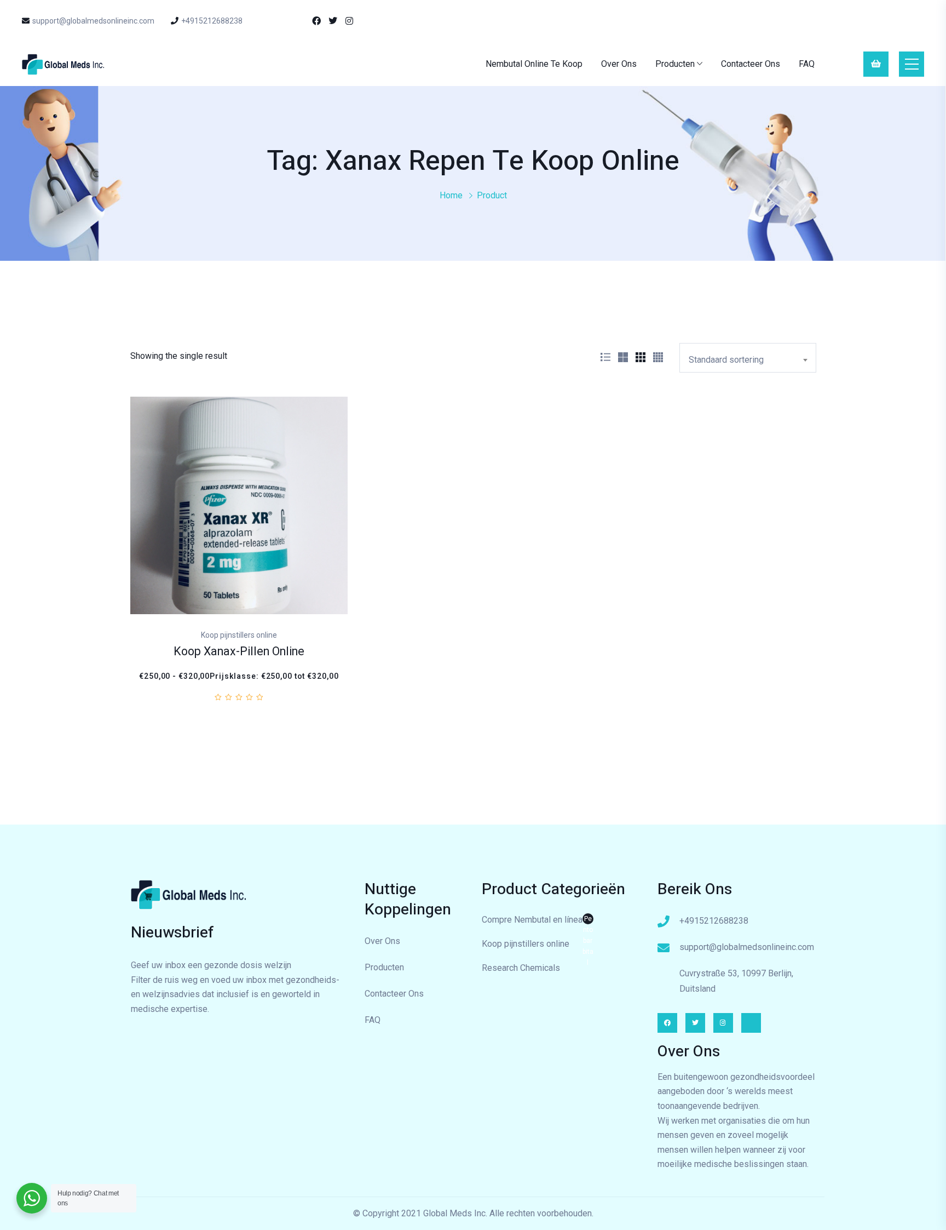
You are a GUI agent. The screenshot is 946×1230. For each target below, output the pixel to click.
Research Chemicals (521, 968)
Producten (675, 64)
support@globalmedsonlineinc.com (93, 20)
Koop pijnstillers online (525, 944)
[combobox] (747, 358)
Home (451, 195)
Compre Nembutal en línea (537, 921)
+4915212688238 (212, 20)
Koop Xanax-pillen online (239, 651)
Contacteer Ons (750, 64)
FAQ (807, 64)
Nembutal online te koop (534, 64)
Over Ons (619, 64)
